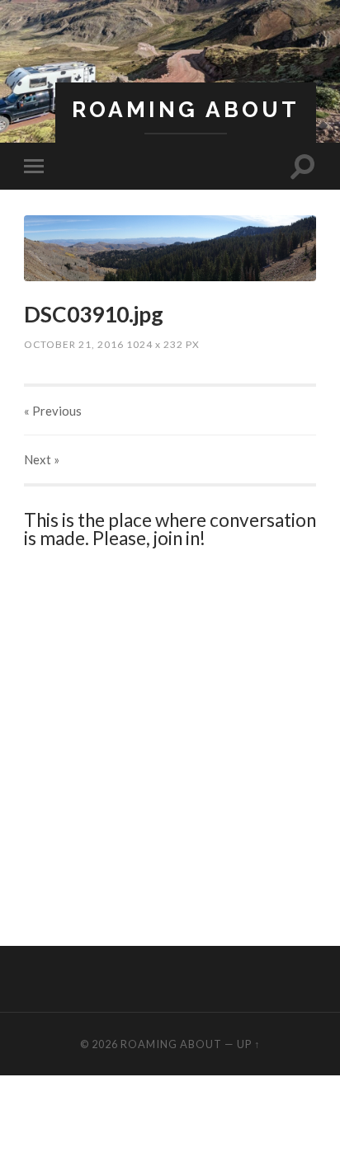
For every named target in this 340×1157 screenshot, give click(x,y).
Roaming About (186, 109)
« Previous (53, 410)
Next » (41, 459)
